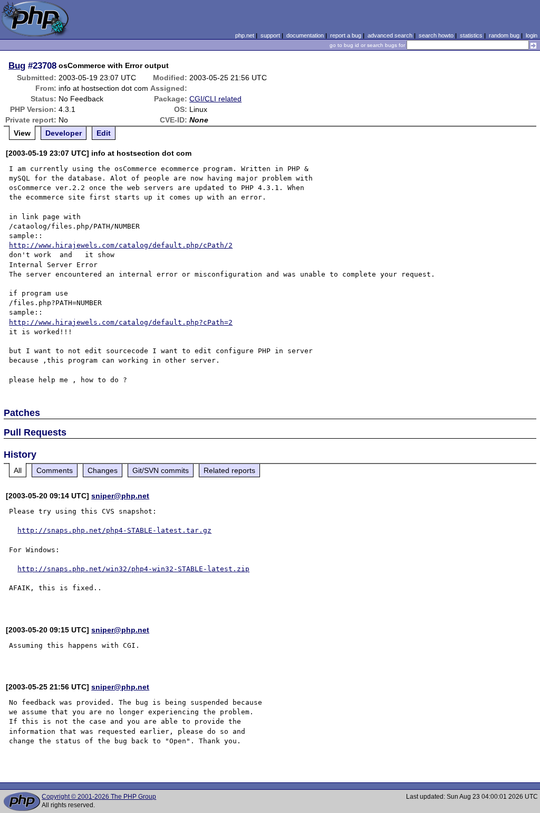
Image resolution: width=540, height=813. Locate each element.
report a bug (345, 35)
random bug (504, 35)
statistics (471, 35)
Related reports (229, 470)
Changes (103, 470)
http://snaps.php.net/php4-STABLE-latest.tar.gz (114, 530)
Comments (54, 470)
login (531, 35)
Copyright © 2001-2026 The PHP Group (99, 796)
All (18, 470)
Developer (63, 133)
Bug (16, 65)
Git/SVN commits (160, 470)
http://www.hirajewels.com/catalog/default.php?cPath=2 (121, 322)
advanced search (390, 35)
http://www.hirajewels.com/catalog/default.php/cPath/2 (121, 245)
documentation (305, 35)
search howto (436, 35)
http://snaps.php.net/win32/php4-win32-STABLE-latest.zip (133, 569)
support (270, 35)
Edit (104, 133)
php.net (244, 35)
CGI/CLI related (215, 98)
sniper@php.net (120, 495)
